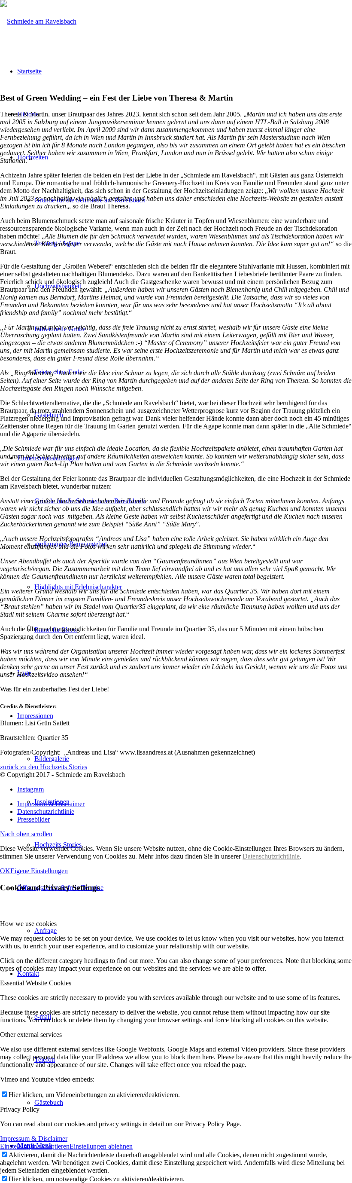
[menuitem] (184, 804)
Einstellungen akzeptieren (35, 1146)
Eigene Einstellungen (39, 870)
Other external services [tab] (31, 1034)
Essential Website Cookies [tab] (35, 983)
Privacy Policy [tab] (19, 1109)
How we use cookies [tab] (28, 923)
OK (5, 870)
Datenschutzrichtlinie (271, 856)
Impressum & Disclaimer (33, 1138)
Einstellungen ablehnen (101, 1146)
